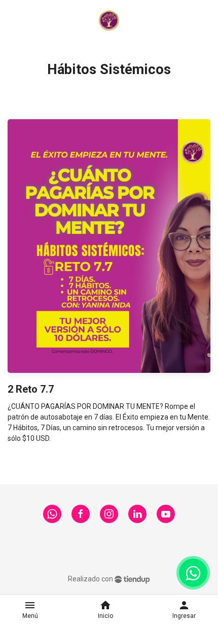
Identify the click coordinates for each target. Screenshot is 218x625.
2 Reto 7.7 (31, 389)
